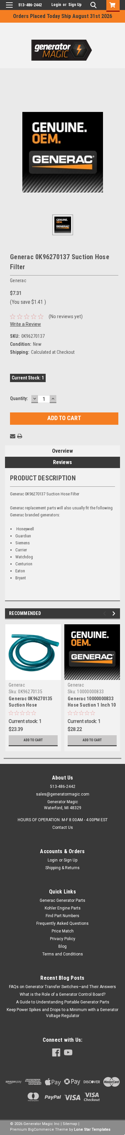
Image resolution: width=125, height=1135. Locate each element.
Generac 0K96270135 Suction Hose (30, 702)
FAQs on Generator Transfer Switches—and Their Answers (62, 986)
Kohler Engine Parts (63, 908)
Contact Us (62, 827)
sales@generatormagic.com (62, 794)
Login (56, 4)
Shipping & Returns (62, 867)
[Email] (12, 436)
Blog (62, 946)
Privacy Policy (62, 938)
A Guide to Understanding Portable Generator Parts (62, 1002)
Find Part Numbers (62, 915)
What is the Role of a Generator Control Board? (62, 994)
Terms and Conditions (62, 954)
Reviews (62, 462)
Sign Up (75, 4)
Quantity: (19, 398)
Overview (62, 451)
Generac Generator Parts (62, 900)
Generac (17, 685)
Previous (105, 613)
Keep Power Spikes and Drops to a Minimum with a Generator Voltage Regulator (62, 1012)
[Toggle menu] (9, 9)
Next (114, 613)
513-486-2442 (30, 5)
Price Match (63, 931)
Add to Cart (33, 740)
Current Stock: (28, 377)
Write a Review (25, 324)
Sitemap (70, 1124)
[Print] (19, 436)
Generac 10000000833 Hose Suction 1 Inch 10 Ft (92, 702)
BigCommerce (41, 1129)
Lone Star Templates (92, 1129)
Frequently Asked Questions (62, 923)
